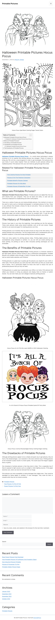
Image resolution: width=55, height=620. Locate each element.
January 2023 (6, 591)
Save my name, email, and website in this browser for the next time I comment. (26, 528)
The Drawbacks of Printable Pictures (14, 148)
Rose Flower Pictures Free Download (12, 557)
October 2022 (6, 599)
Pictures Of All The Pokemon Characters (18, 177)
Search (4, 541)
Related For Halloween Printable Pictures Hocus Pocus (19, 139)
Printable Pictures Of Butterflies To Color (19, 186)
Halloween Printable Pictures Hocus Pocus (15, 137)
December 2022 (6, 594)
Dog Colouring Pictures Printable (11, 562)
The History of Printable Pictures (12, 142)
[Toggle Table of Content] (30, 135)
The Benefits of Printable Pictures (13, 144)
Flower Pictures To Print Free (12, 486)
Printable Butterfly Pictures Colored (17, 180)
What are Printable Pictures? (11, 140)
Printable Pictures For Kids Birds (16, 183)
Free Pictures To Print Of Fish (12, 484)
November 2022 (6, 596)
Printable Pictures (10, 4)
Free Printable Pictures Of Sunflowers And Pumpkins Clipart (19, 559)
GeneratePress (37, 617)
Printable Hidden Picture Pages (11, 567)
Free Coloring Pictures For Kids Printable (19, 174)
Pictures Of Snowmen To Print (10, 564)
